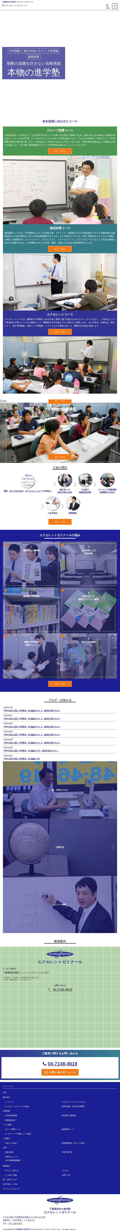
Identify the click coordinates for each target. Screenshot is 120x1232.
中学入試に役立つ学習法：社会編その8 (22, 759)
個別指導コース (68, 1129)
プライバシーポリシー (11, 1189)
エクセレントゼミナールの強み (17, 1106)
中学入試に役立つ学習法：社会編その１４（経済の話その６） (32, 710)
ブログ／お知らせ (12, 1170)
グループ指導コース (12, 1129)
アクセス (65, 1170)
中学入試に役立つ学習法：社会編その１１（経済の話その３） (32, 734)
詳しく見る (60, 151)
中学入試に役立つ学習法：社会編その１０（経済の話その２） (32, 743)
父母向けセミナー (12, 1157)
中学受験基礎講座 (13, 1160)
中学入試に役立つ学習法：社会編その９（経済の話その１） (31, 750)
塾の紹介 (6, 1097)
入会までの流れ (11, 1143)
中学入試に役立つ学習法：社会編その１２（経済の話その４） (32, 727)
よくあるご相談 (11, 1175)
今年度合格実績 (11, 1115)
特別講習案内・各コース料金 (73, 1143)
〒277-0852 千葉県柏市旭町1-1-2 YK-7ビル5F (24, 1217)
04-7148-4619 (16, 491)
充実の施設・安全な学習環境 (73, 1106)
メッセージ (9, 1102)
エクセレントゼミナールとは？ (74, 1102)
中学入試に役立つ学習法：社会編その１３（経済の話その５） (32, 718)
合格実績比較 (10, 1120)
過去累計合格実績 (69, 1115)
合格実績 (6, 1111)
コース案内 (7, 1125)
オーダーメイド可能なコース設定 (18, 1134)
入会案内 (6, 1138)
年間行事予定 (67, 1152)
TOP (4, 1093)
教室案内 (6, 1166)
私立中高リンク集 (10, 1184)
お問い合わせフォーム (62, 1072)
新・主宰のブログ (10, 1180)
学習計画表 (9, 1152)
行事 (4, 1148)
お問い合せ (66, 1175)
